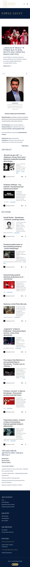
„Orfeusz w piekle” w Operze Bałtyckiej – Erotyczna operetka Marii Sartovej (14, 51)
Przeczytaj (7, 66)
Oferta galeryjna (5, 502)
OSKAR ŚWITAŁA (15, 103)
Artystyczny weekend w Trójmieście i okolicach (12, 485)
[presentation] (15, 36)
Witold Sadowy (5, 458)
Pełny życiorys (25, 145)
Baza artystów (5, 520)
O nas (3, 500)
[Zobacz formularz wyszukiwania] (27, 4)
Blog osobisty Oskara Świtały (8, 504)
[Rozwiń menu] (24, 4)
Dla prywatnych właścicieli (7, 532)
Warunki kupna (5, 516)
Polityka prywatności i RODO (8, 506)
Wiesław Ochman (6, 460)
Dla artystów (4, 529)
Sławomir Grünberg (6, 462)
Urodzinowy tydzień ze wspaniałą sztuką (10, 478)
